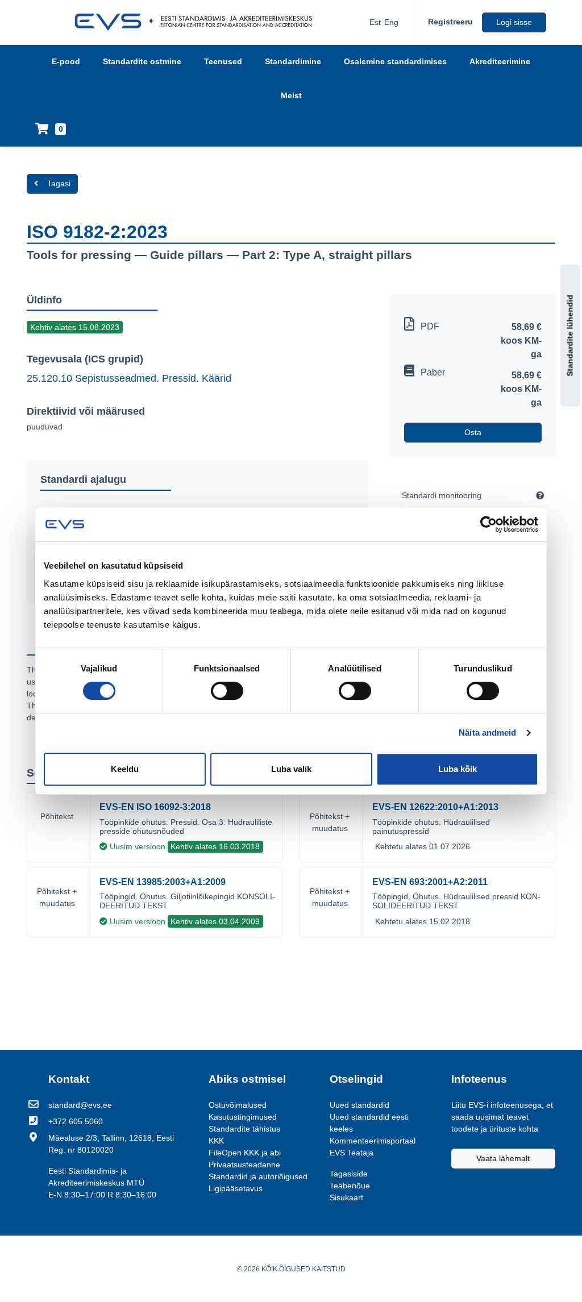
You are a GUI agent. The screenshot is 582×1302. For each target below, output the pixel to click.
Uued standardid (359, 1104)
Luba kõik (457, 769)
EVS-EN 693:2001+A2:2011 (430, 882)
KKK (216, 1140)
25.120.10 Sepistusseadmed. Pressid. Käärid (129, 378)
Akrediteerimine (499, 61)
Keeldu (125, 769)
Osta (472, 432)
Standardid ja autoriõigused (258, 1176)
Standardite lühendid (570, 336)
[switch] (227, 691)
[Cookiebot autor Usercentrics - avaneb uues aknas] (488, 524)
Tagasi (58, 183)
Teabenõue (350, 1185)
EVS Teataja (351, 1152)
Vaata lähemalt (503, 1158)
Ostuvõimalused (238, 1104)
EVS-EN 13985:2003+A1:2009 (162, 882)
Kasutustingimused (243, 1116)
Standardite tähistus (244, 1128)
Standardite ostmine (142, 61)
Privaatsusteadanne (244, 1164)
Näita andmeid (487, 732)
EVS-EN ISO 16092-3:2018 (155, 807)
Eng (391, 22)
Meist (291, 95)
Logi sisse (514, 22)
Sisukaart (346, 1197)
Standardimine (293, 61)
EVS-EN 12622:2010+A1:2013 (435, 807)
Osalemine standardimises (395, 61)
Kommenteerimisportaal (372, 1140)
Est (375, 22)
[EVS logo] (197, 22)
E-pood (66, 61)
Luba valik (291, 769)
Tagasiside (349, 1173)
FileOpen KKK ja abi (245, 1152)
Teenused (223, 61)
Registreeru (450, 21)
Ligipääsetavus (236, 1188)
